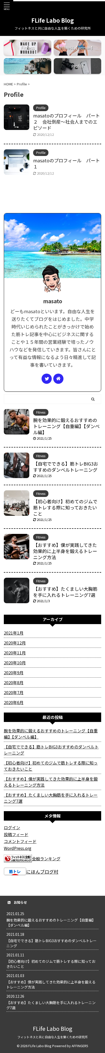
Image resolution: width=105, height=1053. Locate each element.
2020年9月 (13, 672)
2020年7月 (13, 692)
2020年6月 (13, 702)
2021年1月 (13, 633)
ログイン (12, 827)
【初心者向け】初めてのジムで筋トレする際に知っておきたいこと (65, 507)
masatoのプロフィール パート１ (66, 163)
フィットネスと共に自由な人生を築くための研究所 (52, 1037)
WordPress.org (17, 848)
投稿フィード (16, 834)
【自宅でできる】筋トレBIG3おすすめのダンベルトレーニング (65, 466)
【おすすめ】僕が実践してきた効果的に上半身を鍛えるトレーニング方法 (65, 551)
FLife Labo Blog (52, 20)
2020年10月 (15, 663)
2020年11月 (15, 653)
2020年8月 (13, 682)
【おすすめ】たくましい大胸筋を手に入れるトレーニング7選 (65, 591)
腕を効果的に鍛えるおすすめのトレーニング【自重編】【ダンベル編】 (66, 426)
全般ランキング (46, 858)
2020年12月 (15, 643)
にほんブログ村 (42, 871)
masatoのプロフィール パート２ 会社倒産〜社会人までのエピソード (66, 121)
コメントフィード (20, 841)
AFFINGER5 (80, 1045)
